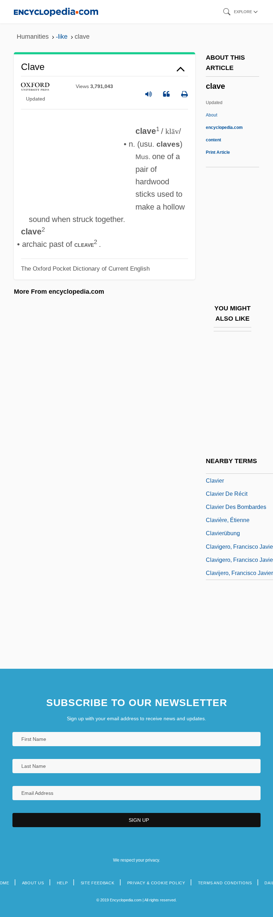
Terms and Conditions (225, 883)
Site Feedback (97, 883)
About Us (33, 883)
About (224, 127)
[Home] (56, 11)
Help (62, 883)
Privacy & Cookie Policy (156, 883)
